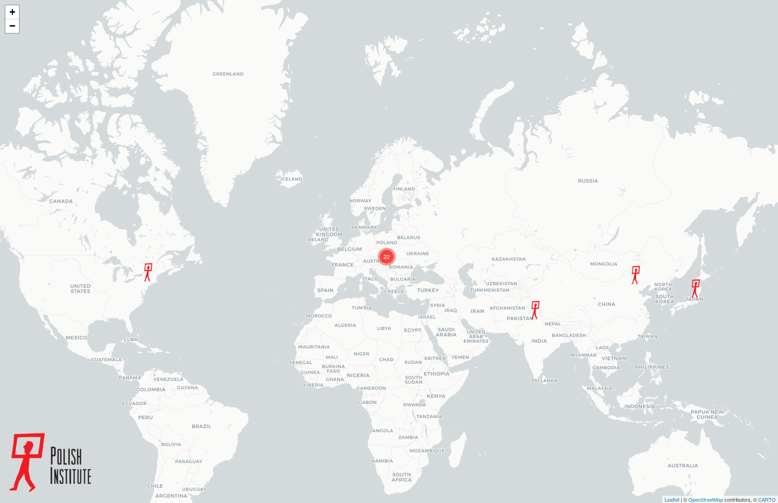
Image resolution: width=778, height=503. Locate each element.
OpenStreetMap (705, 499)
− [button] (12, 26)
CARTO (767, 499)
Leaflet (672, 499)
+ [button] (12, 12)
